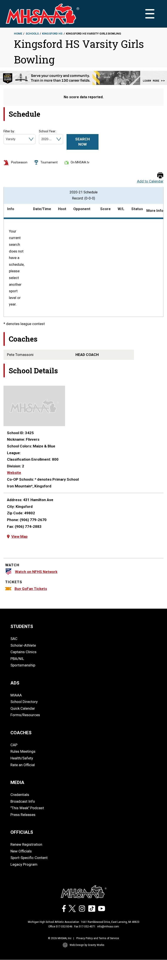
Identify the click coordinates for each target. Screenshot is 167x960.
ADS (14, 683)
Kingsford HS (52, 33)
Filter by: (9, 131)
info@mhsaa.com (108, 926)
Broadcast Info (22, 801)
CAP (13, 745)
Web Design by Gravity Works (87, 945)
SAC (13, 638)
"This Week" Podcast (27, 808)
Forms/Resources (25, 715)
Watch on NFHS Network (36, 572)
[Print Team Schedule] (160, 175)
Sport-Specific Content (29, 857)
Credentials (19, 794)
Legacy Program (23, 864)
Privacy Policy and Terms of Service (97, 938)
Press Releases (22, 814)
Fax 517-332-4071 (84, 926)
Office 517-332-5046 (60, 926)
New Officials (21, 851)
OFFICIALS (21, 832)
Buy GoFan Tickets (31, 588)
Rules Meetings (22, 751)
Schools (32, 33)
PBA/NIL (17, 658)
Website (14, 472)
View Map (19, 536)
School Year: (47, 131)
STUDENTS (21, 626)
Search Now (82, 141)
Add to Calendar (150, 181)
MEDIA (17, 782)
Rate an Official (22, 765)
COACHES (21, 732)
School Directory (24, 701)
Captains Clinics (23, 652)
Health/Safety (21, 758)
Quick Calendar (22, 708)
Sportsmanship (22, 665)
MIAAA (16, 695)
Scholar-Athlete (23, 645)
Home (18, 33)
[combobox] (6, 139)
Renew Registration (26, 844)
